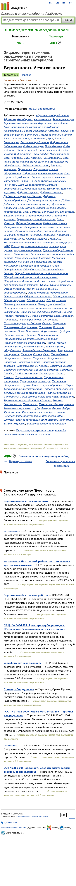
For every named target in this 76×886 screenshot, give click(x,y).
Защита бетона (14, 215)
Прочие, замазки (23, 346)
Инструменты (13, 227)
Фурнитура (29, 412)
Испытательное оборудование (34, 230)
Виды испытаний (49, 150)
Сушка (27, 385)
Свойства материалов (18, 369)
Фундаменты (12, 412)
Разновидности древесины (39, 350)
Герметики (25, 169)
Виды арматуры (33, 146)
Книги (20, 42)
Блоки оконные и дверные (20, 138)
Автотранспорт (63, 119)
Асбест (27, 130)
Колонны (55, 238)
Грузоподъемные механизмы (48, 180)
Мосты (57, 261)
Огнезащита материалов (20, 304)
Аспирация (39, 130)
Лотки (33, 257)
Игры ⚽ (55, 42)
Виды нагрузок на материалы (42, 157)
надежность (11, 745)
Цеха (52, 412)
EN (50, 2)
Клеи (21, 238)
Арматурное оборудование (42, 126)
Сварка (27, 358)
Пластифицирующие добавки (22, 323)
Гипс (67, 173)
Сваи (46, 354)
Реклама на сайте (40, 817)
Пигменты (46, 315)
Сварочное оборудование (48, 358)
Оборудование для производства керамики (31, 277)
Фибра (66, 408)
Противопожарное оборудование (24, 342)
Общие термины (60, 284)
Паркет (8, 315)
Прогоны (31, 334)
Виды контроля (59, 153)
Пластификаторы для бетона (38, 319)
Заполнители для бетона (58, 211)
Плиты (46, 323)
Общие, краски (36, 300)
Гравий (25, 180)
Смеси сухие (46, 373)
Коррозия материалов (28, 250)
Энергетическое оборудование (46, 423)
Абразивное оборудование (52, 115)
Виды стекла (20, 161)
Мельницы (58, 257)
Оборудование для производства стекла (29, 281)
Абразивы (10, 119)
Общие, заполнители (37, 296)
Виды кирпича (22, 153)
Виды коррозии (13, 157)
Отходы (25, 311)
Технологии (30, 404)
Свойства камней (61, 365)
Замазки (35, 211)
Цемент (42, 412)
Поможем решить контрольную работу (44, 456)
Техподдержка (23, 817)
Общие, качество (63, 296)
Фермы (56, 408)
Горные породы (41, 177)
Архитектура (12, 130)
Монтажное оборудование (34, 261)
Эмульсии (19, 423)
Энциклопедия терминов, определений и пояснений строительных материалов (38, 30)
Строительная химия (28, 377)
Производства (13, 338)
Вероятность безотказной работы (26, 500)
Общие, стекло (56, 300)
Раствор (26, 354)
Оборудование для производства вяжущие (41, 273)
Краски (8, 254)
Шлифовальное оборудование (22, 415)
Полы (21, 331)
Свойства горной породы (32, 365)
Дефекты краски (27, 192)
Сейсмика (66, 369)
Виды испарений (27, 150)
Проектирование (48, 334)
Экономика (66, 419)
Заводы (51, 207)
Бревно (41, 138)
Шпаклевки (49, 415)
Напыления (11, 265)
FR (70, 2)
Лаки (17, 254)
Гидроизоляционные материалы (43, 173)
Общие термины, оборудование (48, 292)
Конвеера (48, 242)
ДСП (21, 207)
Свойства (10, 361)
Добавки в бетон (14, 204)
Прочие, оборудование (42, 108)
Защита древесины (38, 215)
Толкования (20, 36)
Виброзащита (59, 142)
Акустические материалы (20, 123)
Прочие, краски (44, 346)
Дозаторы (58, 204)
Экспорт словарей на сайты (14, 828)
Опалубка (59, 304)
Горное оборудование (17, 177)
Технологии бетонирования (56, 404)
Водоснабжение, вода (36, 165)
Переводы (56, 36)
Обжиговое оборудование (35, 265)
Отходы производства (46, 311)
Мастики (45, 257)
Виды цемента (39, 161)
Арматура (17, 126)
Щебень (53, 419)
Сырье (70, 385)
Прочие (51, 342)
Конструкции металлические (29, 246)
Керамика (50, 234)
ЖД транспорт (35, 207)
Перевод (26, 74)
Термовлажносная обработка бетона (27, 400)
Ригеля (37, 354)
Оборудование (13, 269)
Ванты (59, 138)
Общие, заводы (13, 296)
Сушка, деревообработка (48, 385)
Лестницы (21, 257)
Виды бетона (53, 146)
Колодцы (42, 238)
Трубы (36, 408)
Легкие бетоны (31, 254)
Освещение (11, 308)
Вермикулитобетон (20, 461)
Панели (67, 311)
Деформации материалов (44, 200)
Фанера (46, 408)
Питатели (10, 319)
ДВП (21, 184)
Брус (50, 138)
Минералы (10, 261)
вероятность (12, 531)
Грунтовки (10, 184)
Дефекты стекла (51, 192)
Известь (9, 223)
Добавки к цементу (38, 204)
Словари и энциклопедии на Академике (31, 13)
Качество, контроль (29, 234)
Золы (60, 219)
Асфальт (54, 130)
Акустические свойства (53, 123)
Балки (64, 130)
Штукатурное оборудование (22, 419)
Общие (44, 284)
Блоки (68, 134)
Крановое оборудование (58, 250)
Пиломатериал (63, 315)
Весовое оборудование (34, 142)
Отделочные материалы (35, 308)
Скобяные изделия (26, 373)
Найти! (68, 20)
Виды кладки (41, 153)
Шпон (60, 415)
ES (64, 2)
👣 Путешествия (9, 822)
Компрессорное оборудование (22, 242)
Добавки (67, 200)
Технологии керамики (17, 408)
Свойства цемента (46, 369)
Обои (55, 265)
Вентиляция (11, 142)
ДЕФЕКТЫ (53, 188)
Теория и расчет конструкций (23, 388)
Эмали (8, 423)
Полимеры (45, 327)
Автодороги (24, 119)
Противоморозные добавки (40, 338)
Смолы (60, 373)
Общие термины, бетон (19, 288)
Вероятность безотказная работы (26, 595)
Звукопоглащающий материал (36, 219)
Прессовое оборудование (41, 331)
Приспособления (14, 334)
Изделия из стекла (55, 223)
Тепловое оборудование (58, 388)
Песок (34, 315)
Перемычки (22, 315)
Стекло (8, 377)
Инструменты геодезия (39, 227)
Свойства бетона (29, 361)
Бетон (19, 134)
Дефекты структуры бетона (23, 196)
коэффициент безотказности (23, 662)
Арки (7, 126)
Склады (8, 373)
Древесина (10, 207)
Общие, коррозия (14, 300)
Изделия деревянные (29, 223)
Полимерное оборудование (20, 327)
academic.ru (14, 6)
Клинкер (31, 238)
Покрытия (59, 323)
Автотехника (42, 119)
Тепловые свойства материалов (24, 392)
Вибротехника (13, 146)
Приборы (64, 331)
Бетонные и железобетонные (44, 134)
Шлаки (61, 412)
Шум (44, 419)
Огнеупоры (45, 304)
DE (57, 2)
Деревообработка (34, 188)
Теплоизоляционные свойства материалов (47, 396)
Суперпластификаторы (35, 381)
